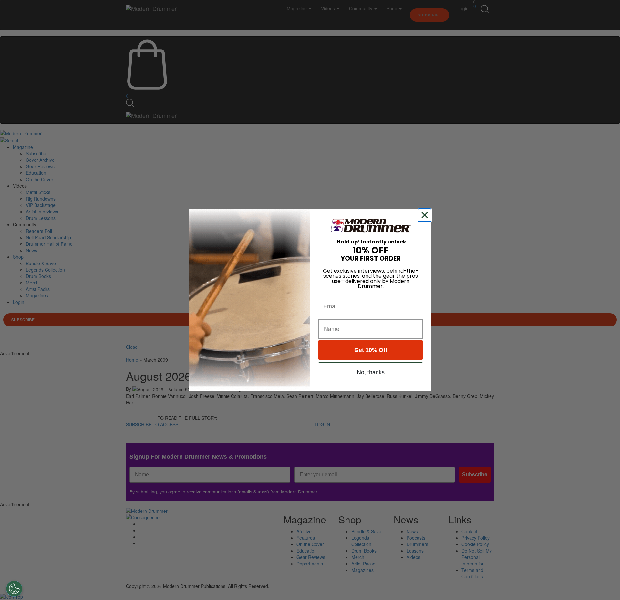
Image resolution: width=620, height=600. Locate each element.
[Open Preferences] (14, 589)
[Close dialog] (426, 215)
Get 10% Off (370, 350)
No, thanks (371, 372)
